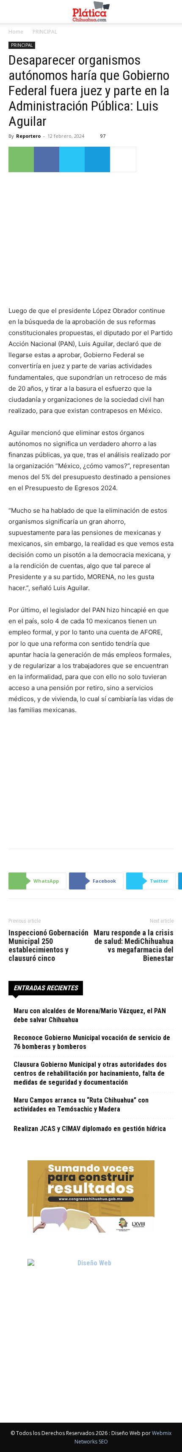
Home (15, 31)
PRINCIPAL (45, 31)
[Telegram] (97, 159)
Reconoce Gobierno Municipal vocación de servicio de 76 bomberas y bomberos (92, 1042)
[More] (123, 159)
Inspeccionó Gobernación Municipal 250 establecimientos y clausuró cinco (48, 946)
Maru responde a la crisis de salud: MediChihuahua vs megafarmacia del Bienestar (134, 946)
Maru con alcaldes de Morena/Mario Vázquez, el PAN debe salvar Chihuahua (90, 1015)
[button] (14, 11)
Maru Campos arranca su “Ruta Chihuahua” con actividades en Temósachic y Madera (81, 1104)
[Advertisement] (91, 780)
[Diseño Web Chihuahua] (91, 1323)
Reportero (28, 136)
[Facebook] (46, 159)
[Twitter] (72, 159)
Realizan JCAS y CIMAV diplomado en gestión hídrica (90, 1129)
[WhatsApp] (21, 159)
